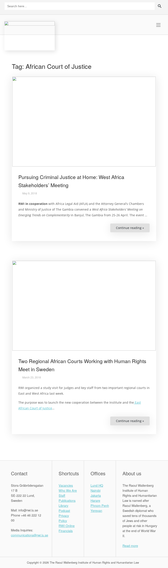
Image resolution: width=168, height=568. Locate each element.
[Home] (29, 35)
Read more (130, 545)
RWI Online (67, 525)
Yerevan (96, 510)
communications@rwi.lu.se (29, 535)
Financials (66, 530)
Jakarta (96, 495)
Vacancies (66, 485)
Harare (95, 500)
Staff (62, 495)
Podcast (64, 510)
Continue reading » (133, 229)
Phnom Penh (100, 505)
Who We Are (68, 490)
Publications (67, 500)
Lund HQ (97, 485)
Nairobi (95, 490)
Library (63, 505)
